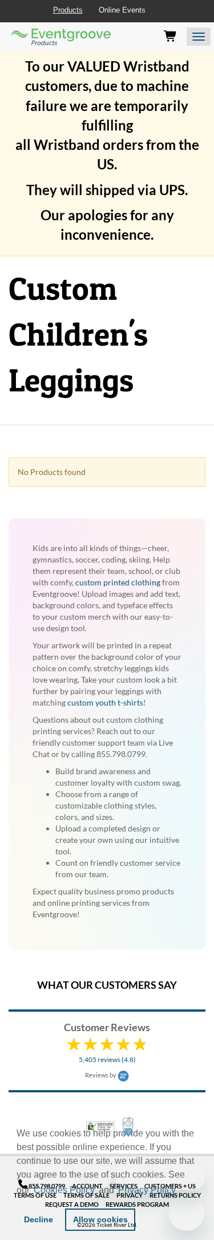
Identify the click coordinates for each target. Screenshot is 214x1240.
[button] (182, 1191)
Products (68, 10)
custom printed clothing (117, 582)
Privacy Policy (147, 1190)
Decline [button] (38, 1219)
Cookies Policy (64, 1190)
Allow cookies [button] (100, 1219)
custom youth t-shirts (105, 702)
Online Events (122, 10)
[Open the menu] (198, 36)
